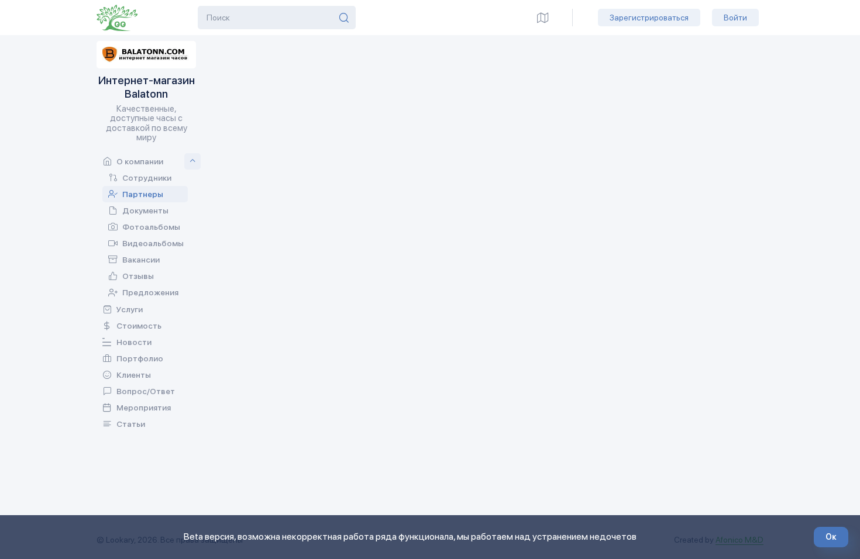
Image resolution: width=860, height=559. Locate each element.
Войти (735, 17)
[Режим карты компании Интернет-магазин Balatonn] (543, 17)
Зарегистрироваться (649, 17)
